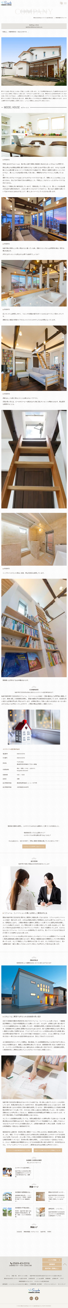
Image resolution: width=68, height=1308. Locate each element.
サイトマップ (61, 1284)
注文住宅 (19, 1232)
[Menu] (65, 3)
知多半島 (43, 1232)
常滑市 (49, 1232)
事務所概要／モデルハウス (31, 1232)
